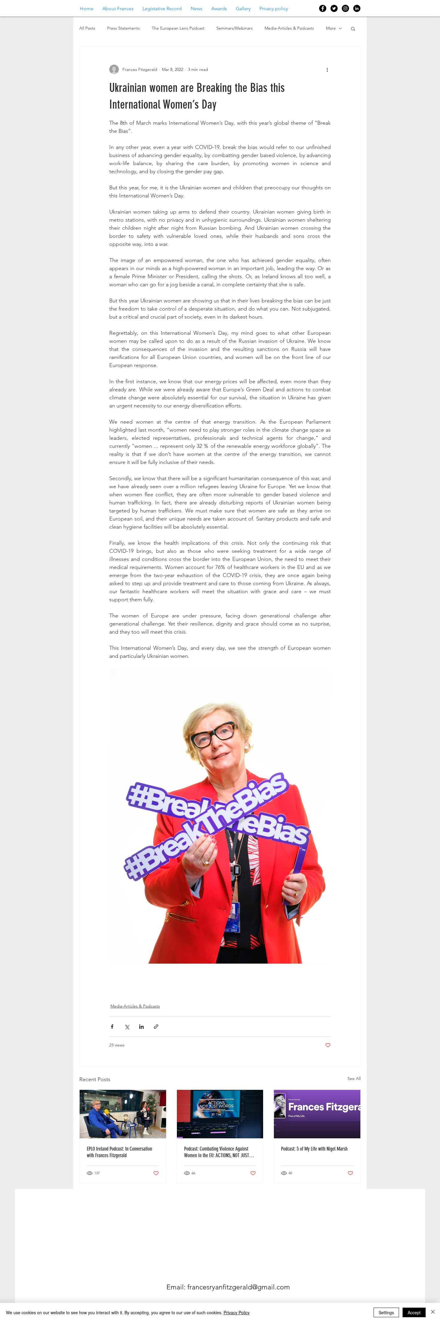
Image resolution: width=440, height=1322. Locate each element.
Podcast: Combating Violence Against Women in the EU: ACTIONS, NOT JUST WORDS (216, 1152)
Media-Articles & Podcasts (289, 28)
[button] (353, 28)
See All (354, 1078)
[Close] (432, 1312)
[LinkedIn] (356, 8)
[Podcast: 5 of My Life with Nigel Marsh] (317, 1114)
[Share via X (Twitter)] (127, 1026)
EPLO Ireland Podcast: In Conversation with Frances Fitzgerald (119, 1152)
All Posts (87, 28)
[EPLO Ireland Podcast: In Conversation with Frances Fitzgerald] (123, 1114)
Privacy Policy (237, 1312)
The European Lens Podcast (178, 28)
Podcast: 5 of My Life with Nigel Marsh (314, 1148)
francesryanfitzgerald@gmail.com (238, 1287)
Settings (386, 1312)
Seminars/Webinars (234, 28)
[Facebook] (322, 8)
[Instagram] (345, 8)
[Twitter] (334, 8)
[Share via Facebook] (112, 1026)
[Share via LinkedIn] (141, 1026)
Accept (414, 1312)
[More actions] (327, 69)
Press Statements (123, 28)
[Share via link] (156, 1026)
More (331, 28)
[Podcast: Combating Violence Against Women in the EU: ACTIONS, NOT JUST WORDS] (220, 1114)
